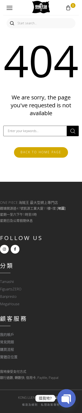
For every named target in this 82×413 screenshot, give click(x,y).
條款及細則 (30, 405)
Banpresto (8, 296)
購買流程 (7, 349)
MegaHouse (9, 304)
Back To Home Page (41, 152)
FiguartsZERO (10, 289)
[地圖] (61, 208)
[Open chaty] (66, 398)
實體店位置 (8, 357)
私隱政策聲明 (50, 405)
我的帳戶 (7, 334)
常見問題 (7, 342)
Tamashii (7, 281)
